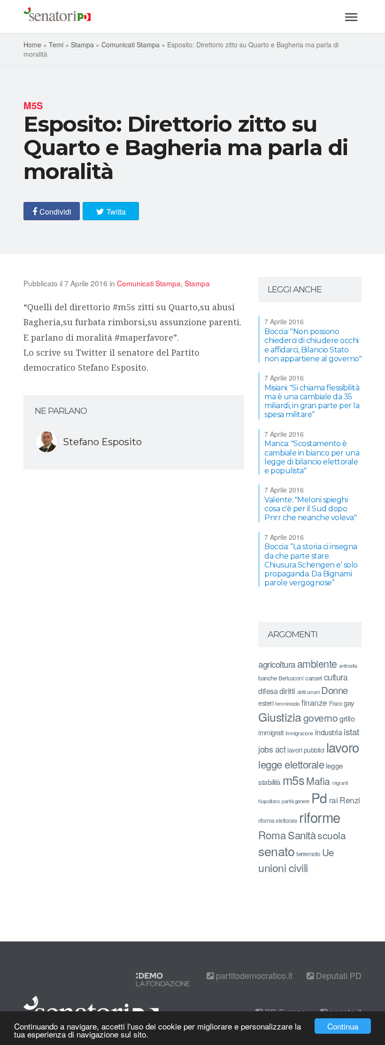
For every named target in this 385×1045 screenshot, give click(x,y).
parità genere (295, 801)
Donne (334, 690)
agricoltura (276, 663)
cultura (336, 677)
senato (276, 851)
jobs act (271, 749)
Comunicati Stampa (130, 44)
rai (333, 800)
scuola (331, 835)
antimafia (348, 665)
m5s (294, 779)
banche (267, 677)
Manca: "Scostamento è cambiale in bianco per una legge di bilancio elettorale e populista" (311, 457)
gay (349, 703)
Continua (342, 1026)
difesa (267, 690)
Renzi (349, 800)
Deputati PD (338, 975)
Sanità (302, 835)
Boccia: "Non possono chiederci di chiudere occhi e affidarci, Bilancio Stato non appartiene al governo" (313, 345)
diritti (287, 690)
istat (351, 731)
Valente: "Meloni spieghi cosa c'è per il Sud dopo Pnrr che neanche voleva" (310, 508)
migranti (340, 782)
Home (32, 44)
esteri (265, 703)
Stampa (82, 44)
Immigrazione (299, 733)
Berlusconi (290, 678)
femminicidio (287, 703)
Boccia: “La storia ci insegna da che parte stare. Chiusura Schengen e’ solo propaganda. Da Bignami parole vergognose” (311, 564)
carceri (313, 677)
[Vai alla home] (57, 16)
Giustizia (279, 717)
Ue (328, 852)
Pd (319, 797)
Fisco (335, 703)
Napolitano (269, 801)
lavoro (342, 747)
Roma (272, 834)
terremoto (308, 853)
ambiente (317, 663)
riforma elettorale (277, 820)
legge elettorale (291, 764)
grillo (346, 718)
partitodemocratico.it (253, 975)
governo (320, 717)
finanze (314, 702)
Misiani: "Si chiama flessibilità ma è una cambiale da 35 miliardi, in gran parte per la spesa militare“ (311, 401)
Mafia (318, 781)
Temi (56, 44)
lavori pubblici (305, 749)
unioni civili (283, 867)
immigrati (271, 732)
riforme (319, 817)
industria (328, 732)
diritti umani (308, 691)
